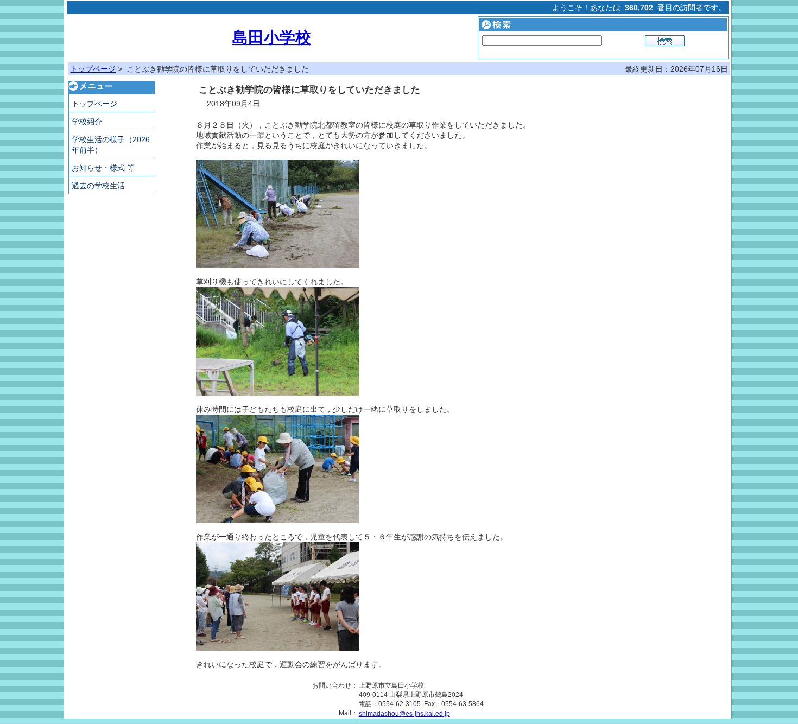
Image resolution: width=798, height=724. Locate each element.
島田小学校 (271, 37)
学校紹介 (87, 121)
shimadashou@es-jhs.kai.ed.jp (404, 713)
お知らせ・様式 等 (103, 167)
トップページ (93, 69)
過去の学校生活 (98, 185)
